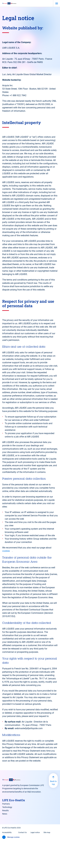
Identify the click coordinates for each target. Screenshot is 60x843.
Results (5, 810)
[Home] (9, 3)
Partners (6, 804)
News (4, 814)
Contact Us (22, 832)
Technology (7, 807)
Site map (47, 832)
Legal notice (35, 832)
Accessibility (7, 832)
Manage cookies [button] (13, 837)
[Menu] (56, 3)
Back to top (53, 782)
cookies (6, 551)
